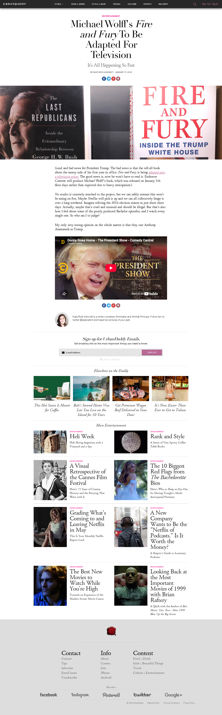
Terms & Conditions (171, 702)
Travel (117, 4)
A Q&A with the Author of (169, 610)
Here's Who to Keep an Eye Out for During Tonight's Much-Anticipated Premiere (169, 493)
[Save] (118, 79)
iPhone (105, 673)
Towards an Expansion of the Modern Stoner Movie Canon (87, 597)
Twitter (142, 695)
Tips (64, 663)
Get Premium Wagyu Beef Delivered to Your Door (131, 410)
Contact (66, 659)
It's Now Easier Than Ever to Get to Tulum (170, 408)
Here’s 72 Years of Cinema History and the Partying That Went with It (87, 493)
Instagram (80, 695)
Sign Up (206, 4)
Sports (147, 4)
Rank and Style (167, 437)
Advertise (67, 668)
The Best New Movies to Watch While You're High (86, 580)
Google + (173, 695)
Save (113, 79)
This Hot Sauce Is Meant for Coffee (52, 408)
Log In (215, 4)
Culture (132, 4)
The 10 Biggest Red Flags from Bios (168, 474)
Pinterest (111, 695)
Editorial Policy (153, 702)
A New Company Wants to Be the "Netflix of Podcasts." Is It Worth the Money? (168, 530)
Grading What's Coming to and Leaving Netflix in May (88, 521)
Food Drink (78, 4)
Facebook (49, 695)
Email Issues (69, 673)
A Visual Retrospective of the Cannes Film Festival (88, 474)
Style (99, 4)
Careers (105, 663)
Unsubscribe (69, 677)
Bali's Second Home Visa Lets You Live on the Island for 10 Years (91, 410)
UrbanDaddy (14, 4)
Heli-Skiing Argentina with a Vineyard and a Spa (86, 444)
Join (103, 668)
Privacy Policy (189, 702)
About (105, 659)
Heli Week (82, 437)
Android (106, 677)
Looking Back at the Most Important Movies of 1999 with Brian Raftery (168, 586)
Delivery (163, 4)
